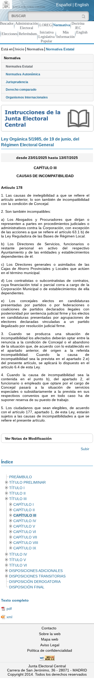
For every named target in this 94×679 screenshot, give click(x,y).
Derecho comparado (21, 89)
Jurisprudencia (17, 82)
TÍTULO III (18, 499)
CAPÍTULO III (24, 515)
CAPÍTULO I (23, 505)
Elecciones (9, 34)
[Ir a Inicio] (23, 4)
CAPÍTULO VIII (25, 543)
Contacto (49, 628)
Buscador (7, 23)
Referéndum (28, 34)
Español (64, 5)
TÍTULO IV (18, 554)
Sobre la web (50, 634)
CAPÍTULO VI (24, 532)
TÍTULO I (17, 488)
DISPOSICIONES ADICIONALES (36, 571)
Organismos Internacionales (27, 97)
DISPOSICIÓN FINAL (26, 587)
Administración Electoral (26, 25)
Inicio (19, 49)
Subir (85, 449)
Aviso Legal (49, 645)
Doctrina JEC (78, 25)
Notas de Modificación (28, 438)
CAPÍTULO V (24, 526)
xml (9, 617)
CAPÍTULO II (24, 510)
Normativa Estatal (19, 66)
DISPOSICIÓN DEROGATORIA (35, 582)
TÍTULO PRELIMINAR (27, 482)
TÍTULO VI (18, 565)
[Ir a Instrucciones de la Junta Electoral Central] (47, 118)
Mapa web (49, 639)
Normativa (61, 25)
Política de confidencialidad (49, 650)
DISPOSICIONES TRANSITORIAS (37, 576)
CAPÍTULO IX (24, 548)
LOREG (45, 25)
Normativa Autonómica (23, 74)
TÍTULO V (17, 560)
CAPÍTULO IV (24, 521)
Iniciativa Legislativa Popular (46, 36)
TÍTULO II (17, 493)
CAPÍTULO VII (25, 537)
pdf (9, 609)
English (82, 5)
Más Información (65, 34)
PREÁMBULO (20, 477)
